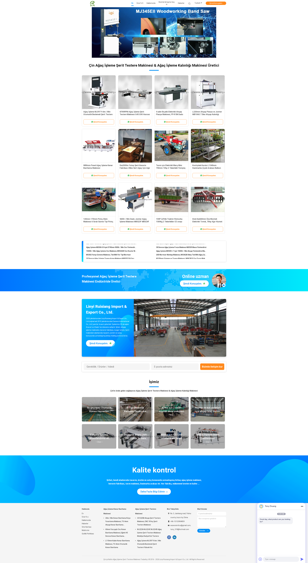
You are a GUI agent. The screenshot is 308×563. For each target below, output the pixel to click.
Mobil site (85, 530)
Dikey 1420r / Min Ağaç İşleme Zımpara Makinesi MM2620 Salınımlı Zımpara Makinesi (111, 258)
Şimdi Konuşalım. (216, 3)
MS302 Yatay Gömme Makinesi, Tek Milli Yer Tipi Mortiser (108, 247)
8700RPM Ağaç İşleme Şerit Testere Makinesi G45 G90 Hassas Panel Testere (135, 114)
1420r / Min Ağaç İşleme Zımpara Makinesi (172, 254)
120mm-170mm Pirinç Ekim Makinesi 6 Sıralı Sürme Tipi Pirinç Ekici (98, 221)
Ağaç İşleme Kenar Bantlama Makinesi (114, 511)
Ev (83, 513)
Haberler (85, 524)
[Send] (302, 559)
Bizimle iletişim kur (212, 366)
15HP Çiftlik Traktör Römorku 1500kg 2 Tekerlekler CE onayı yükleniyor (169, 221)
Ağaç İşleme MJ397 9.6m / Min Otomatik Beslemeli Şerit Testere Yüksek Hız (97, 114)
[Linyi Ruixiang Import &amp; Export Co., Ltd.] (92, 3)
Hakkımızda (86, 520)
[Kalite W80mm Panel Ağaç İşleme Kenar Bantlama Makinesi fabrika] (99, 146)
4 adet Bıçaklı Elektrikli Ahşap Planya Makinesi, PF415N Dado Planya (169, 114)
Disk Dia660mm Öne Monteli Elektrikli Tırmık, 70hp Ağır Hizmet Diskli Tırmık (207, 221)
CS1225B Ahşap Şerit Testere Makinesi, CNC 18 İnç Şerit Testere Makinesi (148, 521)
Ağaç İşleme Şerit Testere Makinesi (145, 511)
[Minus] (302, 506)
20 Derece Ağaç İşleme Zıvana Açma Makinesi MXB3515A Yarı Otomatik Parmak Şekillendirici (111, 251)
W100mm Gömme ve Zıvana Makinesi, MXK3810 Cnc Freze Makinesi (181, 251)
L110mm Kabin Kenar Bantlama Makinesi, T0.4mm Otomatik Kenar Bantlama (117, 544)
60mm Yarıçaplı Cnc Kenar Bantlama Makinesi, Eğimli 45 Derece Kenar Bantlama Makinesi (116, 533)
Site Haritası (86, 527)
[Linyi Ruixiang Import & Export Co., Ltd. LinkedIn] (174, 537)
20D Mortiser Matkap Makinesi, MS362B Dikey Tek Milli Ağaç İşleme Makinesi (181, 247)
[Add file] (260, 559)
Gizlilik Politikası (88, 534)
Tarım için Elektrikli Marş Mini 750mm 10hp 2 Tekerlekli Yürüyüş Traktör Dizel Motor (170, 168)
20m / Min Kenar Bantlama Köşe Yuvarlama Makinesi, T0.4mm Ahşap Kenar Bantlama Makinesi (117, 521)
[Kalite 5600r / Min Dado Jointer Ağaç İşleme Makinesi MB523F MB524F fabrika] (135, 199)
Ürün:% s (85, 517)
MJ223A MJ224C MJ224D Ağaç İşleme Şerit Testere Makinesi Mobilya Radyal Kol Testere (149, 532)
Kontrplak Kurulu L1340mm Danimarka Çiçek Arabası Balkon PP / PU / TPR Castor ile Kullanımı (207, 168)
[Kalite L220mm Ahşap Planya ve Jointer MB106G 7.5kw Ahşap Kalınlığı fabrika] (208, 92)
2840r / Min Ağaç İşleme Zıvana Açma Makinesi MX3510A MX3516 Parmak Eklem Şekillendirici (111, 254)
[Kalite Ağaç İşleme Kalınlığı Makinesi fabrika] (154, 32)
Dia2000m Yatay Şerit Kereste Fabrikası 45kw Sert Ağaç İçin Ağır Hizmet (135, 168)
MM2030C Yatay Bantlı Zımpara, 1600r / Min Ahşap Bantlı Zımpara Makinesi (181, 258)
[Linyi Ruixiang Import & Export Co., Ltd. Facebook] (169, 537)
